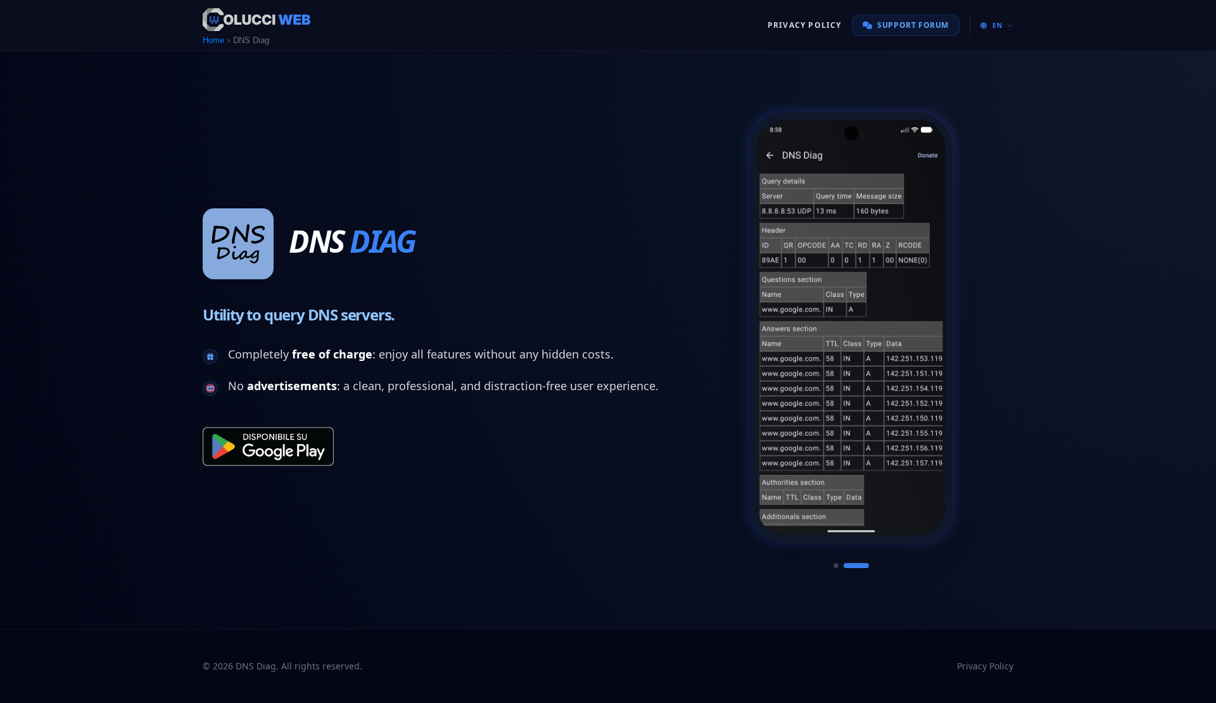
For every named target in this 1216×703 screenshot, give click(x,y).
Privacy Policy (805, 25)
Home (213, 40)
